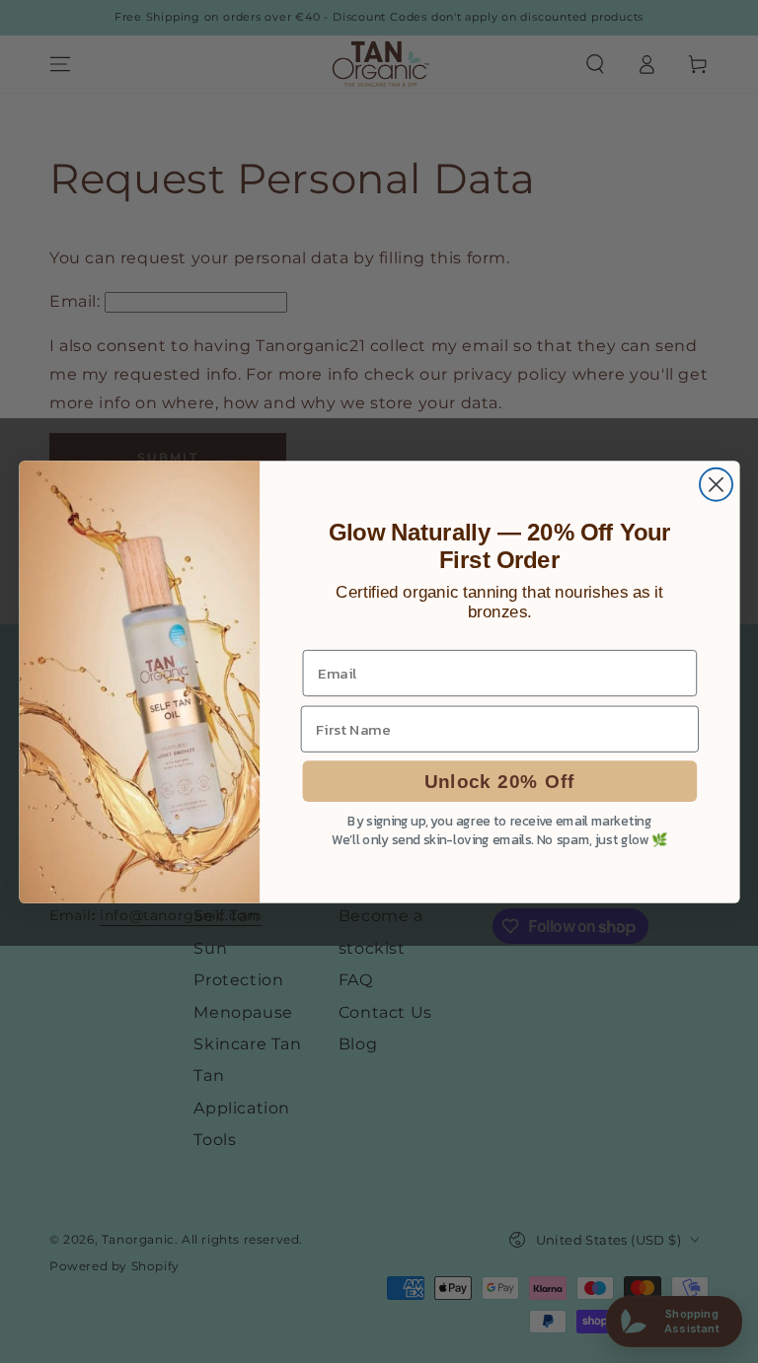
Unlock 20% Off (498, 780)
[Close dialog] (715, 483)
